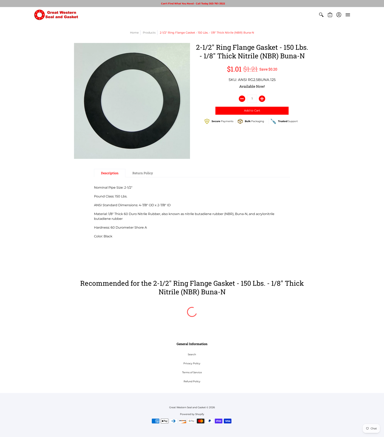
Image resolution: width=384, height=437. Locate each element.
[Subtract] (242, 99)
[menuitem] (321, 14)
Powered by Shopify (192, 414)
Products (149, 32)
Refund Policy (192, 381)
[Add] (262, 99)
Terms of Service (192, 372)
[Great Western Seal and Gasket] (56, 14)
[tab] (109, 173)
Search (192, 354)
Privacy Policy (191, 363)
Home (134, 32)
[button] (321, 14)
